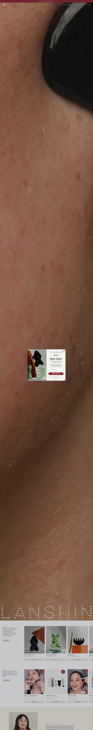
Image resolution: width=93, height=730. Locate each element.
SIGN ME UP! (56, 373)
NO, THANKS (56, 377)
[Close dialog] (64, 351)
